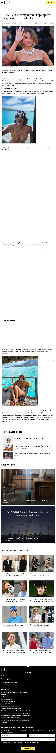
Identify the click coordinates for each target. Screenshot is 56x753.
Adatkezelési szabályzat (6, 703)
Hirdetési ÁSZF (4, 722)
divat (36, 23)
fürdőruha (46, 23)
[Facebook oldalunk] (25, 672)
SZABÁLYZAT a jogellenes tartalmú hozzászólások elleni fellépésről (15, 710)
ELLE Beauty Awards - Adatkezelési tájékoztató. (11, 708)
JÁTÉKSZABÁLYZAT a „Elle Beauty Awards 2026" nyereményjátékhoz (16, 713)
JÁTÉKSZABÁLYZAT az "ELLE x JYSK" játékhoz (11, 717)
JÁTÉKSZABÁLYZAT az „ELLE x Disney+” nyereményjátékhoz (14, 692)
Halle (7, 91)
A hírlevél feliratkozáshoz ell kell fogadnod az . (20, 742)
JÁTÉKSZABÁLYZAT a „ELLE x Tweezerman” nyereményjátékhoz (15, 720)
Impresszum (3, 694)
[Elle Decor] (7, 2)
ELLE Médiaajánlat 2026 (6, 699)
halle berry (51, 23)
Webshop (50, 2)
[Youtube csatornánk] (30, 672)
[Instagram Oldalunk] (27, 672)
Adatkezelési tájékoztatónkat (30, 742)
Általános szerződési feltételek (7, 696)
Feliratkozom (28, 748)
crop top (40, 23)
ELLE (20, 23)
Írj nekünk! (3, 675)
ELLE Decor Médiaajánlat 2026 (8, 701)
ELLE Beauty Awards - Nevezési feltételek (10, 706)
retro (40, 419)
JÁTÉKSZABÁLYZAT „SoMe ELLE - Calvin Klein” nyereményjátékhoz (15, 715)
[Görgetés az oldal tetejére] (28, 665)
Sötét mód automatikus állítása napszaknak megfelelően (10, 683)
